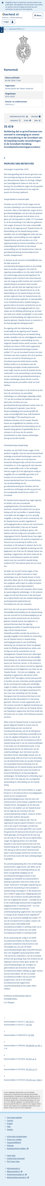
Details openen (1, 27)
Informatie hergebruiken (17, 1136)
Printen (26, 120)
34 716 (29, 1021)
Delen (36, 120)
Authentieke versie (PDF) (18, 116)
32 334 (31, 1035)
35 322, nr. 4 (31, 1059)
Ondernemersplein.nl (15, 1174)
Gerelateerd (14, 120)
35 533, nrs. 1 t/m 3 (34, 1080)
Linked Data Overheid (16, 1158)
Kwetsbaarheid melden (16, 1148)
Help (9, 1126)
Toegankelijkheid (14, 1142)
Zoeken (10, 1129)
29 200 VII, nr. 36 (33, 1045)
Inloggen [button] (6, 22)
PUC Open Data (13, 1161)
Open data (11, 1155)
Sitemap (10, 1145)
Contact (10, 1120)
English (10, 1123)
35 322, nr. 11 (31, 1069)
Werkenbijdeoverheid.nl (16, 1177)
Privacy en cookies (14, 1139)
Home (4, 29)
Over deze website (14, 1117)
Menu (39, 15)
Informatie (34, 116)
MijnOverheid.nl (13, 1168)
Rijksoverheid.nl (13, 1171)
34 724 (29, 1024)
